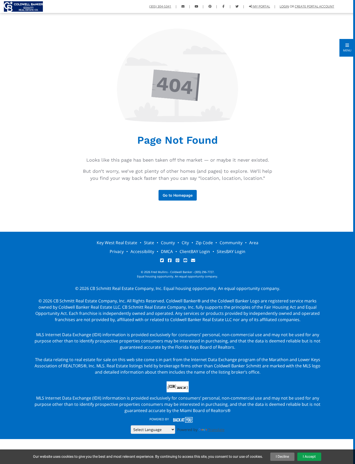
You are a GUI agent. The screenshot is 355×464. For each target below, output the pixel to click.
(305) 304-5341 (160, 6)
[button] (347, 48)
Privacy (117, 251)
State (149, 243)
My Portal (261, 6)
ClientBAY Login (195, 251)
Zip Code (204, 243)
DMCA (167, 251)
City (185, 243)
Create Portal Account (314, 6)
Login (284, 6)
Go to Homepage (178, 195)
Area (253, 243)
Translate (216, 429)
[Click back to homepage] (21, 6)
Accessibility (142, 251)
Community (231, 243)
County (168, 243)
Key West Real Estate (117, 243)
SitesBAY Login (231, 251)
